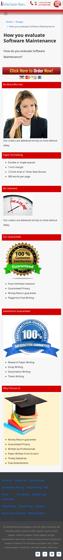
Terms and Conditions (14, 513)
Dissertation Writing (13, 487)
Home (9, 21)
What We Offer (36, 513)
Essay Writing (34, 487)
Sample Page (39, 494)
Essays (19, 21)
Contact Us (20, 480)
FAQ (46, 487)
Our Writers (23, 494)
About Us (7, 480)
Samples (40, 506)
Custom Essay (36, 480)
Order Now (8, 499)
